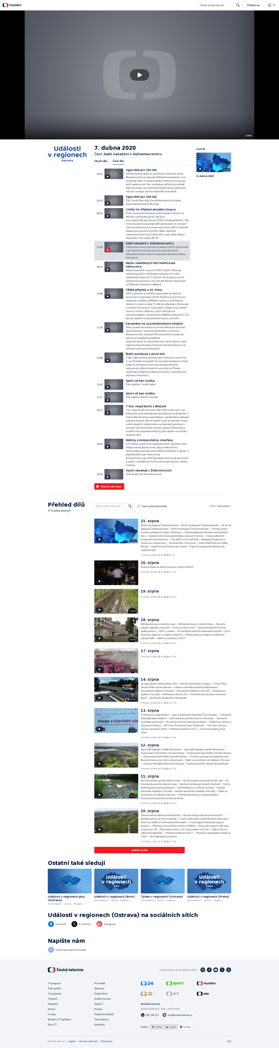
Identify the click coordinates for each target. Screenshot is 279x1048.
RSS (229, 1041)
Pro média (100, 983)
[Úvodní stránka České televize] (66, 969)
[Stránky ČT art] (172, 994)
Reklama (99, 988)
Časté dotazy (101, 1019)
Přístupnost (106, 1041)
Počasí (51, 1009)
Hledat (238, 5)
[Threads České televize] (228, 969)
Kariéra (98, 1009)
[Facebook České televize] (209, 969)
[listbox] (171, 1027)
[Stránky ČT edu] (203, 994)
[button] (139, 74)
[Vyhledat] (130, 506)
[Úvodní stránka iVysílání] (15, 5)
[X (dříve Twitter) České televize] (222, 969)
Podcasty (53, 1003)
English (71, 1041)
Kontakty (99, 1024)
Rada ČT (98, 1003)
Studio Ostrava (102, 998)
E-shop (52, 1014)
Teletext (52, 998)
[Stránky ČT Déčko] (146, 994)
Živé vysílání (54, 988)
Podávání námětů (104, 1014)
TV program (54, 983)
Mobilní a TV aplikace (59, 1019)
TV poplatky (54, 993)
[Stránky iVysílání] (206, 984)
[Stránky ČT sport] (175, 984)
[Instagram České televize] (202, 969)
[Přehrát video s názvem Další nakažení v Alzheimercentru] (139, 75)
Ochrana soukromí (88, 1041)
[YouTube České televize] (215, 969)
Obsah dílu (100, 161)
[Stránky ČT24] (147, 984)
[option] (157, 1026)
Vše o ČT (52, 1024)
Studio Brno (100, 993)
